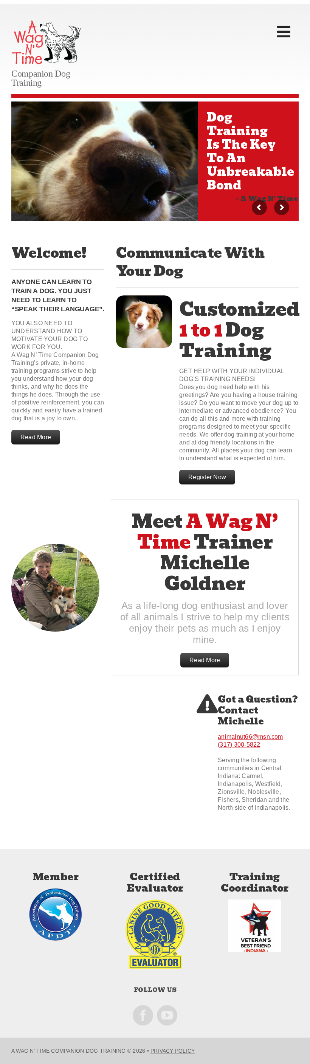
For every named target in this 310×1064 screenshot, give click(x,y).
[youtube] (167, 1015)
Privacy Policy (172, 1051)
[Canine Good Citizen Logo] (155, 902)
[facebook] (143, 1015)
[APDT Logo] (55, 891)
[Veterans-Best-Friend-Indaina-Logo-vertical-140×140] (254, 902)
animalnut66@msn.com (250, 736)
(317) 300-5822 (239, 744)
